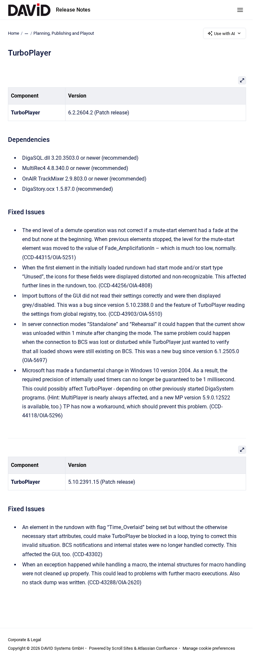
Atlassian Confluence (157, 648)
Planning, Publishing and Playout (63, 33)
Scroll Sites (122, 648)
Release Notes (73, 10)
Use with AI (224, 33)
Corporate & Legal (24, 639)
